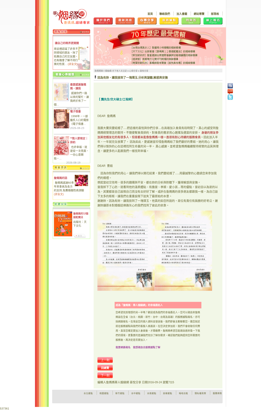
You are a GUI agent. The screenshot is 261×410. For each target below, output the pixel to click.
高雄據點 (167, 393)
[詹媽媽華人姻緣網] (71, 16)
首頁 (150, 13)
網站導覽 (199, 13)
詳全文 (73, 64)
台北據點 (88, 393)
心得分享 (133, 71)
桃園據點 (104, 393)
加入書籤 (182, 13)
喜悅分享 (144, 71)
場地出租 (183, 393)
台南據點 (151, 393)
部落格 (215, 13)
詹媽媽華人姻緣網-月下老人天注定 (111, 71)
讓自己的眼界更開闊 (67, 43)
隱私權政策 (200, 393)
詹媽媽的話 (60, 177)
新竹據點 (120, 393)
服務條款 (217, 393)
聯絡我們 (164, 13)
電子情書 (75, 111)
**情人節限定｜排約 (79, 140)
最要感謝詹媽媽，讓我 (78, 86)
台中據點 (135, 393)
